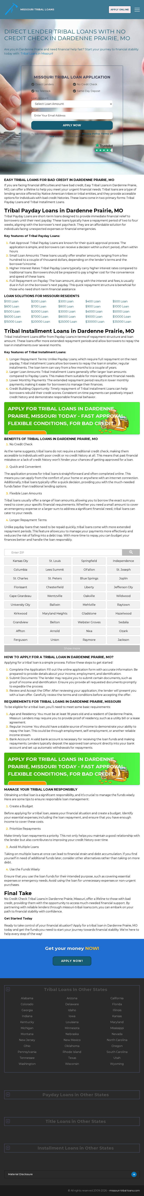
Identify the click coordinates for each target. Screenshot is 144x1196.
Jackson (123, 639)
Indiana (27, 1016)
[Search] (131, 552)
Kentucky (27, 1022)
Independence (123, 561)
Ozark (123, 631)
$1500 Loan (12, 311)
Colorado (27, 1004)
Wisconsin (72, 1064)
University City (20, 604)
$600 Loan (11, 306)
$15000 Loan (13, 321)
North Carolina (117, 1040)
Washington (27, 1064)
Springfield (89, 561)
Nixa (89, 631)
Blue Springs (89, 578)
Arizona (72, 998)
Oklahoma (72, 1046)
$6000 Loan (12, 316)
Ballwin (55, 604)
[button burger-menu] (137, 9)
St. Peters (55, 578)
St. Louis (55, 561)
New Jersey (27, 1040)
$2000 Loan (39, 311)
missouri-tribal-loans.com (124, 1190)
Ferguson (20, 639)
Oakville (89, 596)
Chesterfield (55, 587)
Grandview (20, 622)
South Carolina (117, 1052)
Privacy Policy (91, 133)
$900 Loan (93, 306)
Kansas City (20, 561)
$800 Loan (66, 306)
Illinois (117, 1010)
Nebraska (72, 1034)
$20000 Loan (40, 321)
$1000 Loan (121, 306)
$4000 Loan (94, 311)
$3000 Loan (66, 311)
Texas (72, 1058)
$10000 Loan (122, 316)
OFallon (89, 569)
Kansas (117, 1016)
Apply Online (120, 9)
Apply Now (72, 125)
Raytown (123, 604)
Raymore (89, 639)
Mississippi (117, 1028)
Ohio (27, 1046)
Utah (116, 1058)
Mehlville (89, 604)
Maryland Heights (54, 613)
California (116, 998)
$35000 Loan (122, 321)
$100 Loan (11, 301)
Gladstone (89, 613)
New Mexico (72, 1040)
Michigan (27, 1028)
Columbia (20, 569)
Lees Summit (55, 569)
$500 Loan (120, 301)
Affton (20, 631)
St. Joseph (123, 569)
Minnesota (72, 1028)
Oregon (117, 1046)
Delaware (72, 1004)
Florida (117, 1004)
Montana (27, 1034)
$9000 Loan (94, 316)
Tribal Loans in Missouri (37, 53)
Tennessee (27, 1058)
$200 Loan (38, 301)
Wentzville (54, 596)
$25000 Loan (67, 321)
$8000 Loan (67, 316)
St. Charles (20, 578)
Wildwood (123, 596)
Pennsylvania (27, 1052)
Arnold (55, 631)
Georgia (27, 1010)
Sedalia (124, 622)
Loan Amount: (40, 98)
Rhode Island (72, 1052)
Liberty (89, 587)
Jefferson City (123, 587)
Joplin (123, 578)
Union (55, 639)
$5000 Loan (121, 311)
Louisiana (72, 1022)
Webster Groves (89, 622)
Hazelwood (124, 613)
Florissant (20, 587)
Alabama (27, 998)
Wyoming (117, 1064)
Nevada (117, 1034)
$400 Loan (93, 301)
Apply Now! (72, 961)
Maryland (117, 1022)
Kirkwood (20, 613)
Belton (55, 622)
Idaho (72, 1010)
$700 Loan (38, 306)
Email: (35, 110)
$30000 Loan (95, 321)
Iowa (72, 1016)
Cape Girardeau (20, 596)
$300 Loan (65, 301)
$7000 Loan (39, 316)
